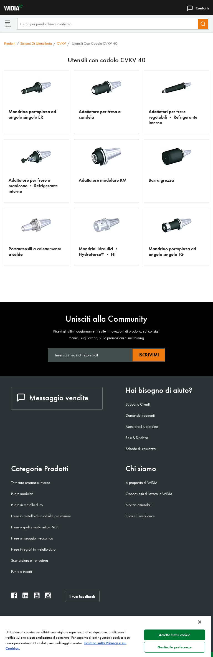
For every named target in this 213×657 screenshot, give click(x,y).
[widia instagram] (48, 597)
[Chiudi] (199, 622)
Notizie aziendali (138, 504)
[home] (12, 9)
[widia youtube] (37, 597)
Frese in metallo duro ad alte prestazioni (41, 515)
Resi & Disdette (137, 437)
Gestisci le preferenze (175, 647)
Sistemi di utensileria (36, 43)
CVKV (61, 43)
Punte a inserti (21, 571)
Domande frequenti (140, 415)
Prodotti (9, 43)
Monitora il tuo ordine (142, 426)
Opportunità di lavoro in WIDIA (149, 493)
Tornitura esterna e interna (30, 482)
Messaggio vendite (58, 398)
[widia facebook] (14, 597)
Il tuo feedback (82, 596)
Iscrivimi (148, 355)
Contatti (202, 8)
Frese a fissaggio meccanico (32, 538)
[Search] (203, 24)
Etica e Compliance (140, 515)
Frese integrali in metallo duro (33, 549)
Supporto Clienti (138, 404)
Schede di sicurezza (141, 448)
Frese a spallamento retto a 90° (35, 526)
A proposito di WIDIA (142, 482)
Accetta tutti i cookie (175, 635)
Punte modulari (22, 493)
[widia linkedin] (25, 597)
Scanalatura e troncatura (29, 560)
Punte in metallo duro (27, 504)
